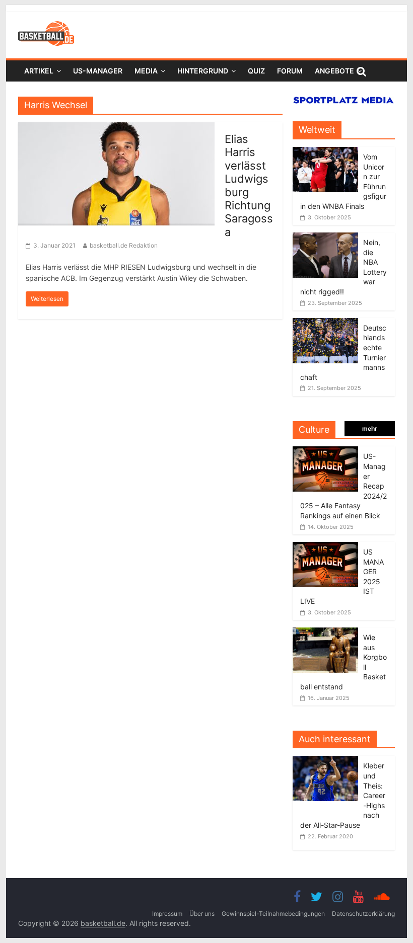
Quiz (256, 70)
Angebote (334, 70)
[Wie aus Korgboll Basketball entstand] (325, 632)
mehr (369, 428)
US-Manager (97, 70)
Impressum (167, 913)
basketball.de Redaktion (124, 245)
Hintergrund (202, 70)
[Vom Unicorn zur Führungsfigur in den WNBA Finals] (325, 152)
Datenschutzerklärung (363, 913)
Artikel (38, 70)
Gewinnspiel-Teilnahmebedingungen (273, 913)
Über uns (202, 913)
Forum (290, 70)
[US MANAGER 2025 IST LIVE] (325, 547)
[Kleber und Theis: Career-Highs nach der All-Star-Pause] (328, 761)
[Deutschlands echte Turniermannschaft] (325, 323)
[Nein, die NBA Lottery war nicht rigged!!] (325, 237)
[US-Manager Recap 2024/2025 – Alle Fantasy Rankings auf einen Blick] (325, 451)
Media (146, 70)
